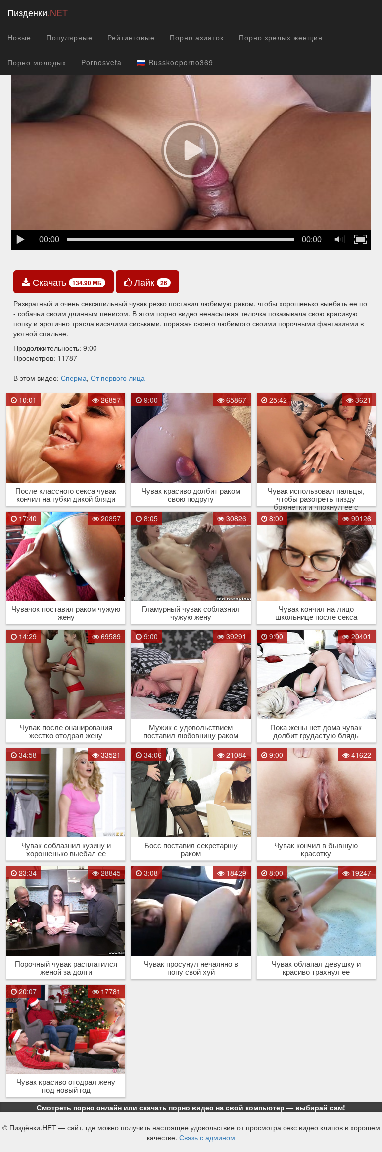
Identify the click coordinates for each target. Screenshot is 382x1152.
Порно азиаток (197, 37)
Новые (19, 37)
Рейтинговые (131, 37)
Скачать (66, 281)
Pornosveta (101, 62)
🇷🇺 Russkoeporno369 (175, 62)
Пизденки (37, 12)
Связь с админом (207, 1137)
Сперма (74, 378)
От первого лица (118, 378)
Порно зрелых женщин (281, 37)
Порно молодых (36, 62)
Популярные (69, 37)
